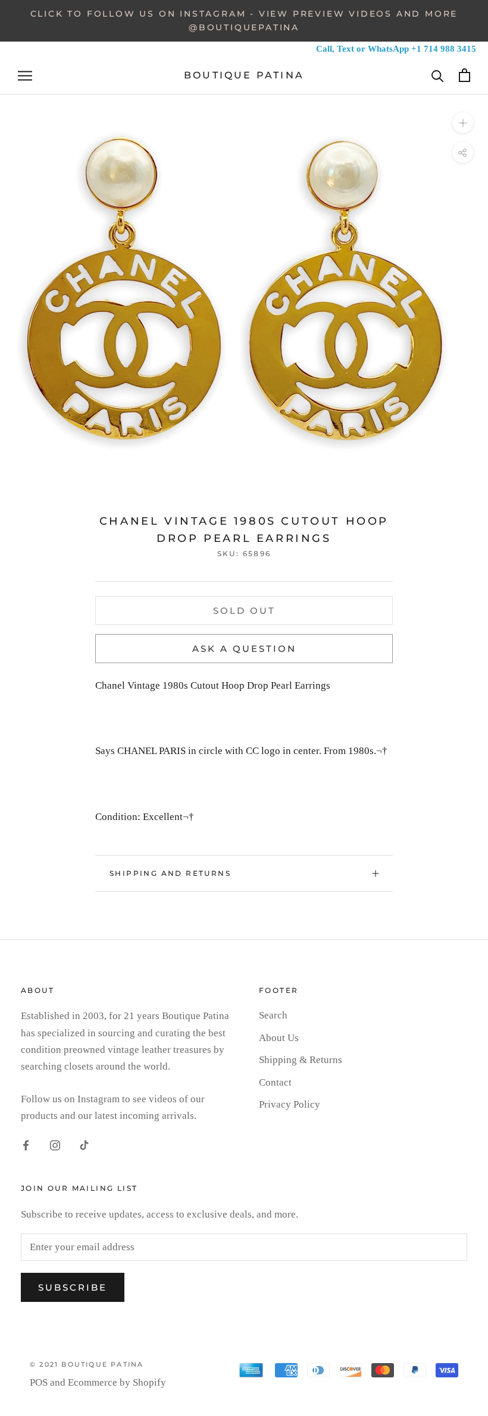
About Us (279, 1037)
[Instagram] (55, 1144)
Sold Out (244, 610)
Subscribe (72, 1287)
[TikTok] (84, 1144)
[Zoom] (462, 122)
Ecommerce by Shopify (117, 1382)
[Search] (437, 75)
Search (273, 1015)
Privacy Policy (289, 1104)
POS (39, 1382)
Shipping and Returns (170, 873)
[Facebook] (26, 1144)
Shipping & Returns (300, 1059)
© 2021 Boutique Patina (86, 1364)
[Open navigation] (25, 75)
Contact (275, 1082)
